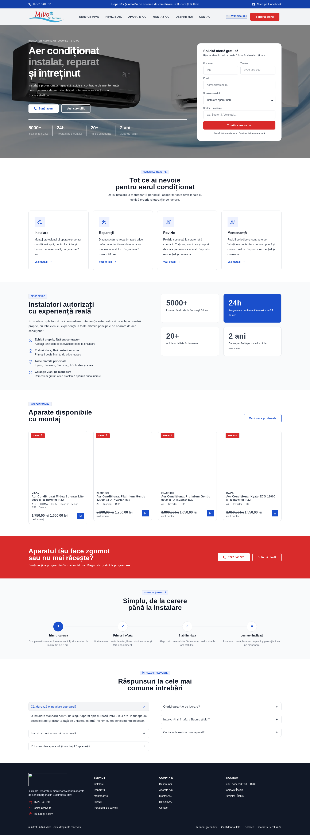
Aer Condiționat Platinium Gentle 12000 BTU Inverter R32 (121, 498)
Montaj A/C (161, 16)
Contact (205, 16)
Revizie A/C (113, 16)
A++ (34, 504)
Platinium (103, 493)
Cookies (249, 827)
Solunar (43, 507)
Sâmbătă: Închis (234, 790)
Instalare (99, 784)
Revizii (98, 801)
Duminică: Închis (234, 795)
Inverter (64, 504)
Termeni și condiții (206, 827)
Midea (35, 493)
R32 (34, 507)
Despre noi (184, 16)
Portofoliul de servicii (106, 807)
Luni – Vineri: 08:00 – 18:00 (240, 784)
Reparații (99, 790)
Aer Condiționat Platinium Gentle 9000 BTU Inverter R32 (185, 498)
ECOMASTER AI (48, 504)
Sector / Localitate (212, 108)
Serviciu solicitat (211, 93)
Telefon (244, 63)
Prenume (208, 63)
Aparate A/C (137, 16)
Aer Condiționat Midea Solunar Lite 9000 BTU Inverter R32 (58, 498)
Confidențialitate (230, 827)
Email (206, 78)
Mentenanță (101, 795)
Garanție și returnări (270, 827)
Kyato (230, 493)
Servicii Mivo (89, 16)
